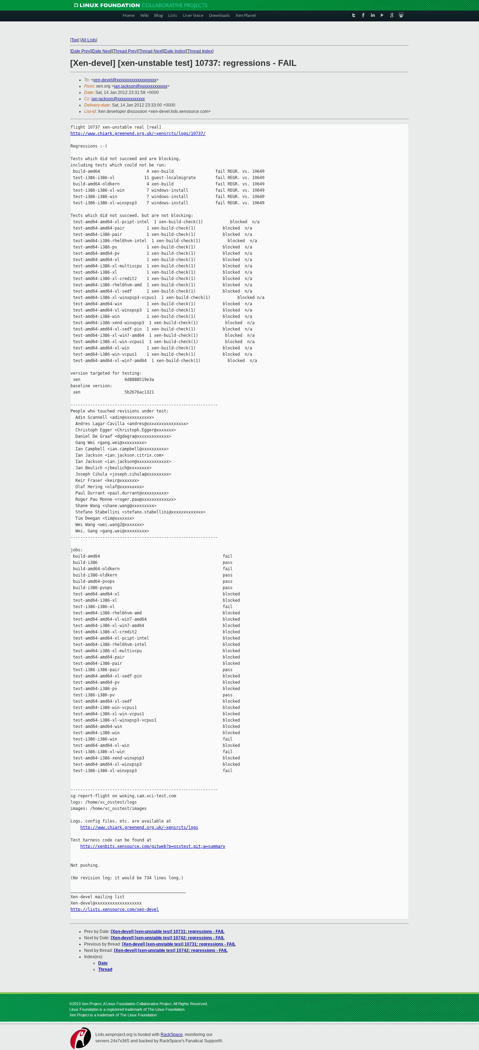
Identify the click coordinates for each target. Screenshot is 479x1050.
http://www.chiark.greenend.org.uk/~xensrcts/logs (139, 827)
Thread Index (199, 51)
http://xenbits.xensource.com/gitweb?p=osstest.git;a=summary (152, 846)
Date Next (101, 51)
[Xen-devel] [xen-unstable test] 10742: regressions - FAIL (167, 937)
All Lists (88, 40)
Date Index (174, 51)
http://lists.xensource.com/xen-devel (114, 909)
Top (74, 40)
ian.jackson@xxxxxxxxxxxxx (140, 86)
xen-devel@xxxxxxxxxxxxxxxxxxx (124, 79)
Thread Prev (125, 51)
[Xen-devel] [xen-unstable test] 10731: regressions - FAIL (167, 931)
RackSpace (172, 1034)
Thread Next (150, 51)
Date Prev (80, 51)
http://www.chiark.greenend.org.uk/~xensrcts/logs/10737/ (137, 133)
